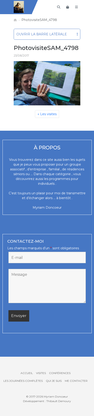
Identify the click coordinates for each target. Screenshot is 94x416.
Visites (41, 373)
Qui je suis (54, 380)
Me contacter (76, 380)
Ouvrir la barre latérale (41, 34)
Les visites (48, 114)
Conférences (59, 373)
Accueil (27, 373)
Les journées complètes (23, 380)
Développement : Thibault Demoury (47, 401)
